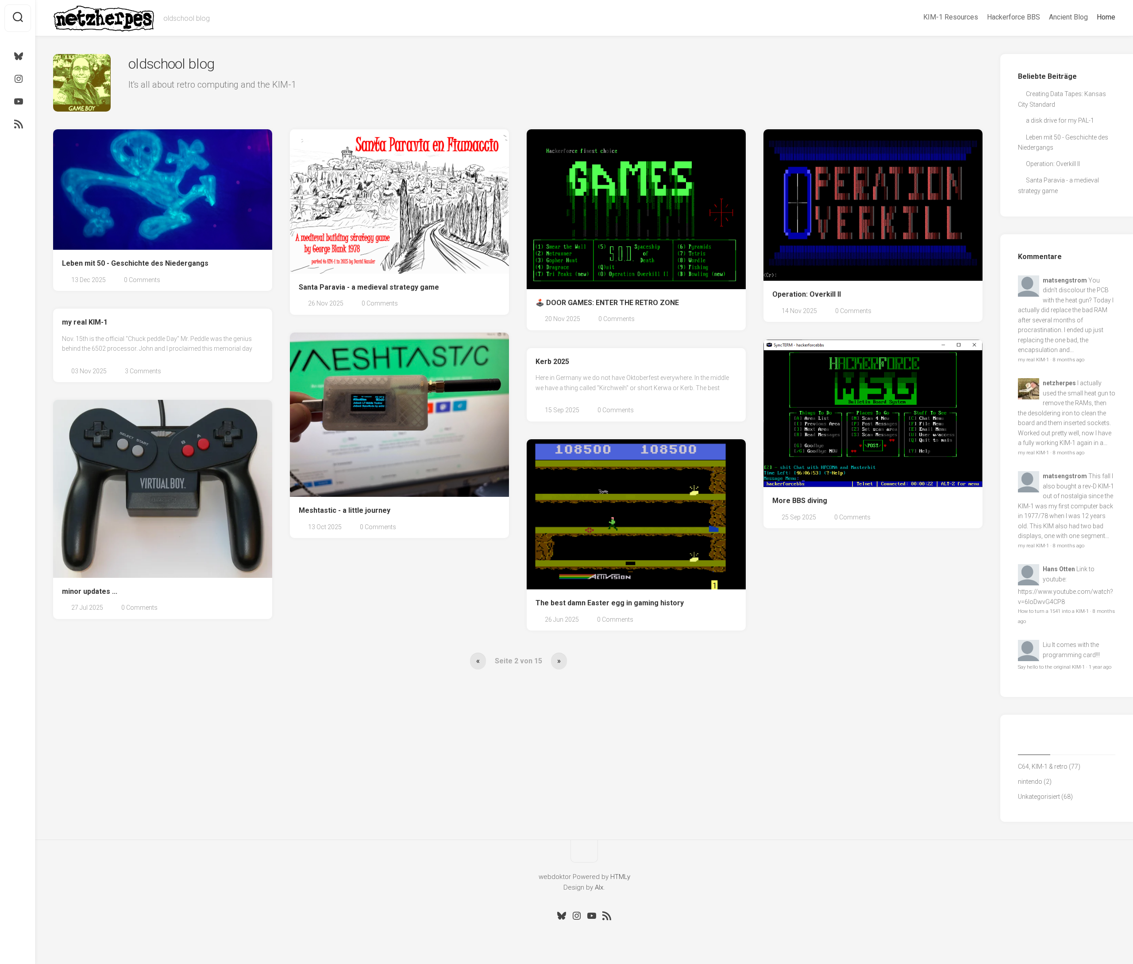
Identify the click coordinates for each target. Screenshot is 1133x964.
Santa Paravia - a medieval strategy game (369, 287)
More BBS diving (799, 500)
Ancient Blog (1068, 17)
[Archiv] (1066, 743)
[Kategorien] (1034, 743)
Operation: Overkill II (806, 294)
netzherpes (1059, 383)
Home (1106, 17)
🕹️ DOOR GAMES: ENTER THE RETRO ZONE (607, 302)
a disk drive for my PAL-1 (1060, 120)
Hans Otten (1059, 569)
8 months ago (1068, 360)
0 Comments (142, 279)
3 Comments (143, 371)
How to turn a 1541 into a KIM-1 (1053, 611)
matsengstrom (1065, 280)
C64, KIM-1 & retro (1042, 766)
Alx (599, 887)
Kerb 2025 (552, 361)
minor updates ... (89, 591)
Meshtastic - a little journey (344, 510)
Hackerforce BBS (1013, 17)
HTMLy (620, 877)
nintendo (1030, 781)
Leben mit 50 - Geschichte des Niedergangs (135, 263)
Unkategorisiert (1039, 796)
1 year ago (1100, 667)
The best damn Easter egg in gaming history (610, 603)
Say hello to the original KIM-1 (1051, 667)
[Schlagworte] (1099, 743)
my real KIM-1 (85, 322)
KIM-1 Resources (950, 17)
